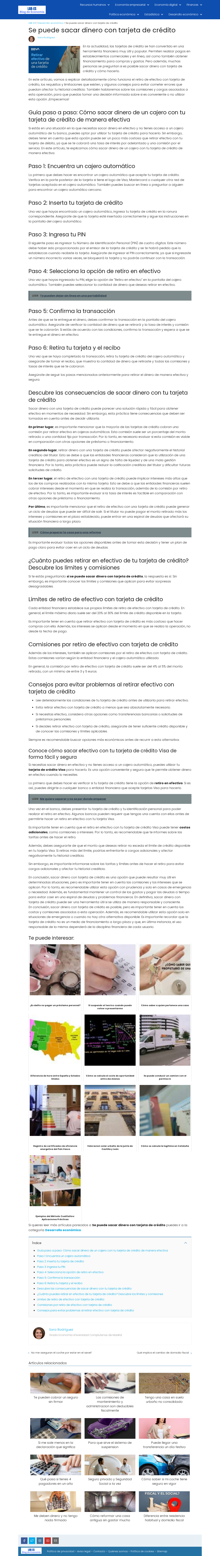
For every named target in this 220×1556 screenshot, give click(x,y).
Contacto (99, 1551)
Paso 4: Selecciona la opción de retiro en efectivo (70, 1272)
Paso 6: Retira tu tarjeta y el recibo (59, 1283)
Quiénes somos (118, 1551)
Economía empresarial (130, 5)
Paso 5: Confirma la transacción (58, 1278)
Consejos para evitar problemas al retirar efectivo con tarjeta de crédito (85, 1310)
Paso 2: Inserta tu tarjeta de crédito (60, 1261)
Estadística (152, 14)
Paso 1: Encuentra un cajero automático (63, 1256)
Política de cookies (142, 1551)
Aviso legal (83, 1551)
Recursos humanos (93, 5)
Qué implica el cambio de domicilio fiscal (163, 1352)
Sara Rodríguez (46, 37)
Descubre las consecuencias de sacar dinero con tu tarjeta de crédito (84, 1289)
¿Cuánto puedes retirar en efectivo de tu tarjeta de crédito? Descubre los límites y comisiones (100, 1294)
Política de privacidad (60, 1551)
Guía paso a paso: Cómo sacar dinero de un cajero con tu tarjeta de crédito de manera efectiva (102, 1250)
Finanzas (192, 5)
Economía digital (166, 5)
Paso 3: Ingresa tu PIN (51, 1267)
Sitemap (162, 1551)
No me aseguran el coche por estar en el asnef (61, 1352)
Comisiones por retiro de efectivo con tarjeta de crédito (74, 1305)
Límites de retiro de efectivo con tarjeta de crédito (70, 1299)
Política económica (122, 14)
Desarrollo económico (183, 14)
